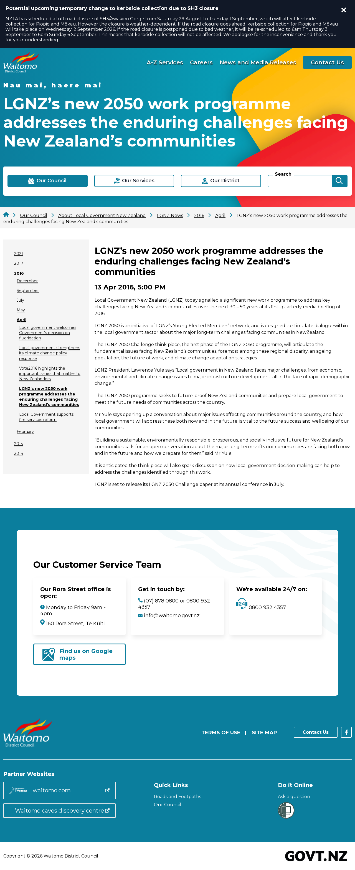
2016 (19, 273)
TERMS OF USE (220, 733)
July (20, 300)
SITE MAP (264, 733)
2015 (18, 443)
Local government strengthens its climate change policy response (49, 353)
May (21, 309)
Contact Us (327, 62)
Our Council (167, 804)
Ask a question (294, 796)
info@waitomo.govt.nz (172, 615)
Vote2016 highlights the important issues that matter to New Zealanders (49, 373)
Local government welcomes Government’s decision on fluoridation (47, 333)
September (28, 290)
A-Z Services (165, 62)
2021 (18, 253)
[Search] (339, 181)
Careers (201, 62)
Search (283, 174)
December (27, 280)
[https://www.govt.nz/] (316, 861)
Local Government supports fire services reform (46, 417)
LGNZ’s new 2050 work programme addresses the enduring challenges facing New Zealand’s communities (49, 396)
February (25, 431)
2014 (18, 453)
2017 (18, 263)
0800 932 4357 (266, 607)
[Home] (21, 71)
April (21, 319)
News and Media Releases (258, 62)
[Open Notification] (343, 10)
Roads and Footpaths (177, 796)
